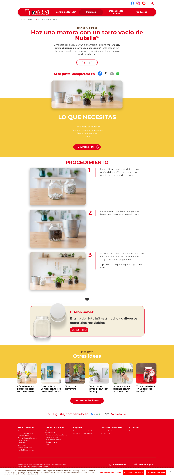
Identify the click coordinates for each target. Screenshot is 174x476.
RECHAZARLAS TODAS (133, 472)
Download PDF (86, 147)
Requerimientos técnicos (25, 466)
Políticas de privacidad (41, 466)
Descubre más (79, 330)
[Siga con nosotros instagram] (138, 3)
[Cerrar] (170, 471)
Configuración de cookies (110, 472)
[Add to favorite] (87, 299)
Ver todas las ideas (87, 400)
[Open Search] (152, 3)
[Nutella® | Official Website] (37, 12)
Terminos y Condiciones (58, 464)
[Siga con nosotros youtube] (143, 3)
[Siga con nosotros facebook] (132, 3)
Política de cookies (44, 464)
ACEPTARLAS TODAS (156, 472)
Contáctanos (118, 414)
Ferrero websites (26, 427)
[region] (87, 471)
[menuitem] (66, 12)
